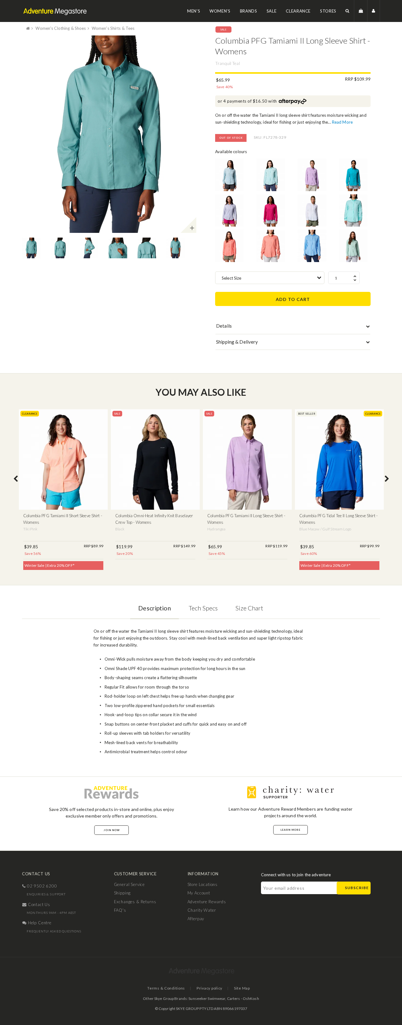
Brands (248, 10)
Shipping (122, 892)
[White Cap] (312, 246)
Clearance (298, 10)
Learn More (290, 829)
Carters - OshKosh (243, 998)
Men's (193, 10)
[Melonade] (229, 246)
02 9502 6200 (41, 885)
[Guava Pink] (270, 210)
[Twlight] (229, 210)
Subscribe (357, 887)
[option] (109, 134)
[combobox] (269, 277)
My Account (198, 892)
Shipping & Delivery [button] (237, 342)
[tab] (292, 327)
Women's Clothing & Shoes (60, 28)
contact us (38, 904)
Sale (272, 10)
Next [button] (387, 479)
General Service (129, 884)
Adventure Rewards (206, 901)
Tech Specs (203, 608)
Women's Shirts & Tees (113, 28)
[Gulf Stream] (353, 210)
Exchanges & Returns (135, 901)
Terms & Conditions (166, 988)
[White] (312, 210)
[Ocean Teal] (353, 174)
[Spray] (270, 174)
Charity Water (201, 910)
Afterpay (195, 918)
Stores (328, 10)
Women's (220, 10)
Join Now (112, 830)
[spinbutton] (344, 277)
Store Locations (202, 884)
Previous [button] (15, 479)
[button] (347, 11)
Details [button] (224, 326)
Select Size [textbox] (231, 278)
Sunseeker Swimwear (206, 998)
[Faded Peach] (270, 246)
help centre (39, 922)
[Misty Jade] (353, 246)
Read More (342, 122)
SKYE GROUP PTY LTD (194, 1008)
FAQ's (120, 910)
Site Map (242, 988)
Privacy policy (209, 988)
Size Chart (249, 608)
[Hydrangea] (312, 174)
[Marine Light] (229, 174)
